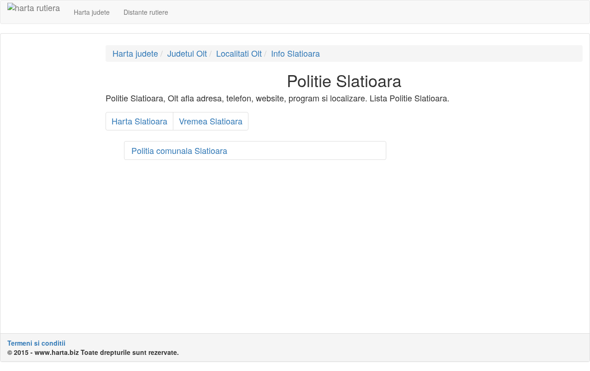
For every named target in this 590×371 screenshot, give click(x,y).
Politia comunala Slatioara (179, 150)
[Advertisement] (49, 183)
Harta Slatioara (139, 121)
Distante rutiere (146, 12)
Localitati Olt (239, 53)
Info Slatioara (295, 53)
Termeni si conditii (36, 342)
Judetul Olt (187, 53)
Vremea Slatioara (210, 121)
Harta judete (92, 12)
